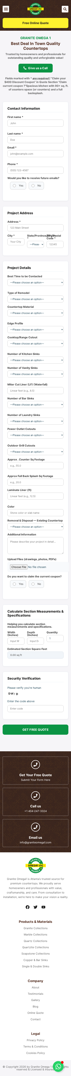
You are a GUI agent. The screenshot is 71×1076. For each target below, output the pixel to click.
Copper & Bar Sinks (35, 960)
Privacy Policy (35, 1040)
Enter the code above (21, 701)
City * (11, 235)
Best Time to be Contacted (24, 276)
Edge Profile (15, 323)
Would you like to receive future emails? (33, 178)
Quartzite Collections (35, 947)
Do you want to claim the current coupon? (34, 576)
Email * (12, 147)
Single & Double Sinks (35, 966)
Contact (36, 1019)
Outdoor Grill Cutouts (21, 445)
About (35, 987)
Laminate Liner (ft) (19, 490)
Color (11, 506)
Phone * (12, 164)
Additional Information (21, 534)
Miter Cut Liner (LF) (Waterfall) (27, 384)
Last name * (15, 133)
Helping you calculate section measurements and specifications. (29, 625)
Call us (35, 806)
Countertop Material (20, 306)
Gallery (35, 1000)
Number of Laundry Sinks (23, 415)
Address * (14, 221)
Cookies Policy (35, 1053)
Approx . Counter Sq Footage (26, 459)
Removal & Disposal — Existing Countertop (35, 520)
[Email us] (35, 827)
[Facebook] (28, 907)
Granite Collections (36, 928)
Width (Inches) (12, 633)
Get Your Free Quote (35, 775)
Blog (35, 1006)
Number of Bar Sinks (20, 398)
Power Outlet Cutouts (21, 429)
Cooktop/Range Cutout (22, 337)
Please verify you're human (24, 687)
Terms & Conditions (35, 1046)
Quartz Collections (35, 941)
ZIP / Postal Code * (54, 237)
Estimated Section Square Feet (27, 649)
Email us (35, 838)
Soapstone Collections (35, 953)
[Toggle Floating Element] (58, 1066)
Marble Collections (35, 934)
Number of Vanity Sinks (22, 368)
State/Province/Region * (35, 237)
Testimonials (35, 993)
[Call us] (35, 795)
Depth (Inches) (32, 633)
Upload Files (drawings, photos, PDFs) (31, 559)
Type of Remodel (18, 293)
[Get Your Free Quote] (35, 764)
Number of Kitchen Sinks (23, 354)
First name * (15, 117)
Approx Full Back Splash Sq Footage (30, 476)
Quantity (52, 632)
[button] (6, 9)
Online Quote (35, 1012)
